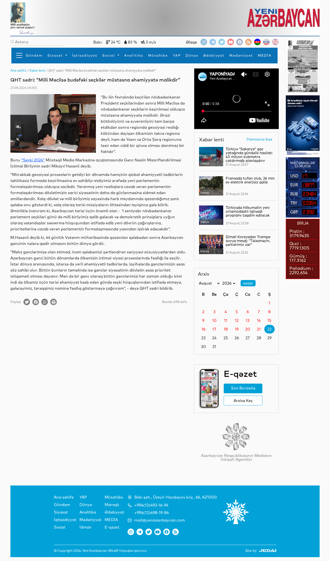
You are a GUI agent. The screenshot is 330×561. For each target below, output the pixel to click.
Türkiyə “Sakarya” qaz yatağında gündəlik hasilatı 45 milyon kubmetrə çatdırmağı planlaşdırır (249, 155)
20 (247, 329)
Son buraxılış (243, 388)
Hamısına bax (259, 139)
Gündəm (34, 55)
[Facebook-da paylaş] (35, 302)
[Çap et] (53, 302)
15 (269, 320)
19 (237, 329)
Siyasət (55, 55)
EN (275, 42)
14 (259, 320)
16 (203, 329)
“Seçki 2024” (33, 160)
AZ (257, 42)
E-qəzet (112, 527)
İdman (85, 527)
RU (266, 42)
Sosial (109, 55)
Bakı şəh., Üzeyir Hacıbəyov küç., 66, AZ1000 (175, 497)
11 (225, 320)
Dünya (192, 55)
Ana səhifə (64, 497)
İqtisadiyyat (84, 55)
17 (214, 329)
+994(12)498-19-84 (151, 513)
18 (226, 329)
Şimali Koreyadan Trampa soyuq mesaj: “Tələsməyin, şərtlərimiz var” (248, 241)
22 (269, 329)
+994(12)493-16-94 (151, 505)
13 (248, 320)
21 (259, 329)
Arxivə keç (243, 400)
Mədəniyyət (241, 55)
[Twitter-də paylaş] (26, 302)
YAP (177, 55)
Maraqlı (112, 505)
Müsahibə (158, 55)
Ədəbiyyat (213, 55)
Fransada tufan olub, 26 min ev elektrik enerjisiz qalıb (250, 180)
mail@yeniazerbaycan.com (159, 520)
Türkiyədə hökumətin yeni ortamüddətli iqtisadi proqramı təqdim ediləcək (248, 211)
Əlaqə (191, 42)
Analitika (133, 55)
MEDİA (265, 55)
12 (237, 320)
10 (214, 320)
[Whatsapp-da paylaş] (44, 302)
